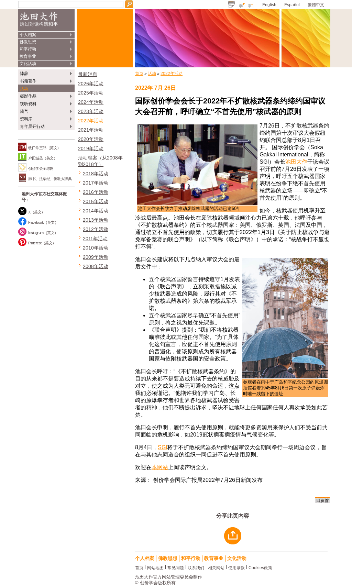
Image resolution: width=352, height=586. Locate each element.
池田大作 (296, 162)
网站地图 (155, 567)
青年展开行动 (32, 126)
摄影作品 (28, 96)
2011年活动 (95, 238)
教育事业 (28, 56)
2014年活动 (95, 210)
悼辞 (24, 73)
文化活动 (28, 63)
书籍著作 (28, 81)
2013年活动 (95, 220)
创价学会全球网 (41, 168)
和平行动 (28, 49)
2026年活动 (90, 83)
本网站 (160, 467)
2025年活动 (90, 93)
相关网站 (216, 567)
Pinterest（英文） (42, 243)
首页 (139, 73)
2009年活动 (95, 257)
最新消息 (87, 74)
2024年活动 (90, 102)
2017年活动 (95, 183)
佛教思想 (28, 42)
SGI (162, 447)
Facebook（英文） (43, 222)
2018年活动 (95, 173)
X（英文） (36, 212)
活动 (24, 88)
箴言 (24, 111)
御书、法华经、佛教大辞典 (50, 179)
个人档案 (28, 34)
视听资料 (28, 103)
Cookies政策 (260, 567)
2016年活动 (95, 192)
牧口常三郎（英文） (44, 148)
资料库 (26, 119)
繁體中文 (316, 4)
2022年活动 (90, 120)
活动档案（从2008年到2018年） (100, 161)
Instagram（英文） (43, 233)
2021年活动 (90, 130)
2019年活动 (90, 148)
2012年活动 (95, 229)
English (269, 4)
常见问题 (175, 567)
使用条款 (236, 567)
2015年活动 (95, 201)
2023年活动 (90, 111)
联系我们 (196, 567)
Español (292, 4)
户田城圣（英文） (42, 158)
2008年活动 (95, 266)
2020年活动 (90, 139)
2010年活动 (95, 248)
